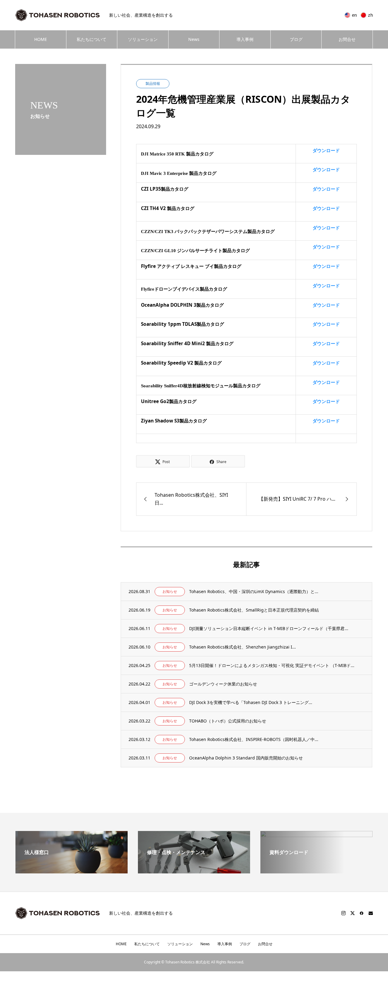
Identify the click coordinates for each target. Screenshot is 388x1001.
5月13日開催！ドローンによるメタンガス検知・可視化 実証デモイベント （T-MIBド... (271, 665)
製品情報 (153, 83)
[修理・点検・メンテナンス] (194, 871)
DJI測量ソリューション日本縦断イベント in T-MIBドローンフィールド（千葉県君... (268, 628)
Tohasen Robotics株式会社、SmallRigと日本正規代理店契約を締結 (254, 610)
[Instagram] (343, 913)
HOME (40, 39)
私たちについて (91, 39)
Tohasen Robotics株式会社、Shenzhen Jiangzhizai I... (242, 647)
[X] (352, 913)
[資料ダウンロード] (316, 865)
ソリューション (143, 39)
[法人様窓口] (71, 871)
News (193, 39)
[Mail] (371, 913)
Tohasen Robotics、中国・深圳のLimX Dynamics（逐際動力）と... (253, 591)
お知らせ (169, 591)
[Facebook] (362, 913)
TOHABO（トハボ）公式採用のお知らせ (227, 721)
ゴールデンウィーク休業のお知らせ (223, 684)
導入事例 (244, 39)
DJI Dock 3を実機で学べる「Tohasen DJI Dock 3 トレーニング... (250, 702)
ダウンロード (326, 150)
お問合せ (347, 39)
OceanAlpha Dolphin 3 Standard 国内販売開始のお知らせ (246, 758)
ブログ (296, 39)
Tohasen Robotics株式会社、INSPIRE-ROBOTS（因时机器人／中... (253, 739)
